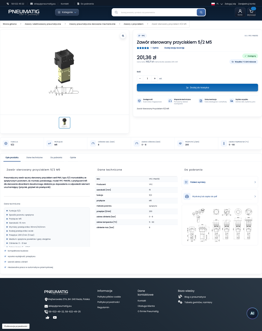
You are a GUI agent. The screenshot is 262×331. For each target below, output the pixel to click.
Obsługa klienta (146, 306)
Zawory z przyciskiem (133, 24)
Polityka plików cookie (109, 296)
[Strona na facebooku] (47, 318)
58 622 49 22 (17, 3)
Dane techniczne (34, 157)
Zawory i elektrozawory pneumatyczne (43, 24)
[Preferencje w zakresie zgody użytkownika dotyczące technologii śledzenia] (15, 326)
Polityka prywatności (108, 302)
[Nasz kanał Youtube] (55, 318)
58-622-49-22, (56, 311)
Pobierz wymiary (198, 182)
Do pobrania (87, 3)
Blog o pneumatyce (195, 296)
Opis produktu (12, 157)
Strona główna (10, 24)
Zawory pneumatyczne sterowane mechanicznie (92, 24)
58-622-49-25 (73, 311)
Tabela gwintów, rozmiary (198, 302)
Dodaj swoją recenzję (174, 47)
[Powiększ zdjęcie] (123, 36)
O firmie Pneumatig (148, 311)
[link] (220, 182)
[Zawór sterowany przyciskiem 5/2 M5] (64, 122)
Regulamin (103, 307)
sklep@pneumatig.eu (45, 3)
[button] (216, 4)
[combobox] (159, 12)
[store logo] (24, 12)
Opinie (73, 157)
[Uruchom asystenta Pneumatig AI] (252, 313)
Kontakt (65, 3)
